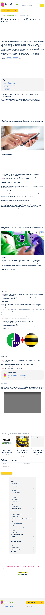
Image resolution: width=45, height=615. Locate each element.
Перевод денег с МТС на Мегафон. (17, 375)
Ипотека (22, 536)
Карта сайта (11, 606)
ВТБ (23, 488)
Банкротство (23, 516)
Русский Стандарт (23, 494)
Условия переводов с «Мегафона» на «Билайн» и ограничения (16, 82)
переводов (9, 57)
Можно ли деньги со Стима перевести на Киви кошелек (37, 450)
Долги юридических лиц (23, 521)
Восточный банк (23, 486)
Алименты (23, 512)
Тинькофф (23, 502)
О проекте (6, 606)
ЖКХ (23, 525)
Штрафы (23, 530)
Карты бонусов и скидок (22, 539)
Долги (22, 510)
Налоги (22, 543)
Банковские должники (23, 514)
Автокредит (22, 478)
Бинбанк (23, 485)
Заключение (6, 89)
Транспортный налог (23, 545)
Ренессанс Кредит (23, 492)
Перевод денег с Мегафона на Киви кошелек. (20, 378)
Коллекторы (23, 528)
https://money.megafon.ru (33, 199)
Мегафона (15, 57)
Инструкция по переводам (9, 83)
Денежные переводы (22, 508)
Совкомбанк (23, 501)
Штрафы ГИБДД (23, 532)
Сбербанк (23, 497)
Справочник (22, 551)
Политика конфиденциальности (9, 607)
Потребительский (23, 549)
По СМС (6, 86)
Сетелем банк (23, 499)
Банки (22, 481)
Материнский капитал (22, 541)
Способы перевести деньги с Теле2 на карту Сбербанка (8, 450)
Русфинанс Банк (23, 495)
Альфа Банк (23, 483)
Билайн (3, 196)
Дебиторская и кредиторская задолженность (23, 518)
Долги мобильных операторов (23, 520)
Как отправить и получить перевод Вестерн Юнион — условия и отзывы (22, 451)
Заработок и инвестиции (22, 534)
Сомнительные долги (23, 523)
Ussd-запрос (7, 88)
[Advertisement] (22, 32)
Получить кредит (22, 547)
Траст (23, 504)
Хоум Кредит (23, 506)
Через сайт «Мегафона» (10, 85)
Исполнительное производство (23, 527)
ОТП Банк (23, 490)
